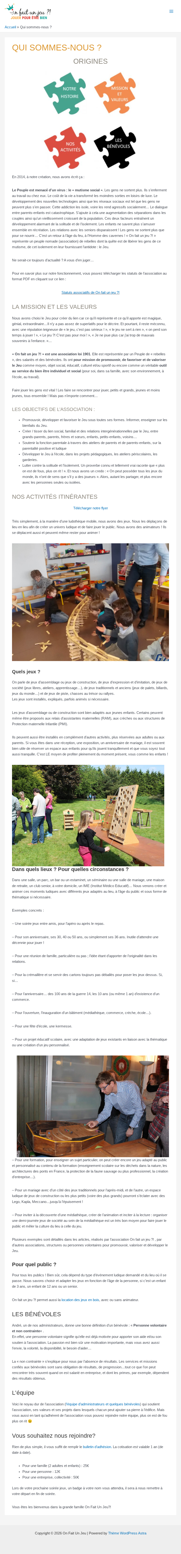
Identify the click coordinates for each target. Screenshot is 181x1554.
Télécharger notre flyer (90, 508)
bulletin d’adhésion (97, 1447)
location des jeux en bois (80, 1300)
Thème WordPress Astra (127, 1533)
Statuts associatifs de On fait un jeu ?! (90, 292)
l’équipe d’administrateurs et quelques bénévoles (103, 1404)
